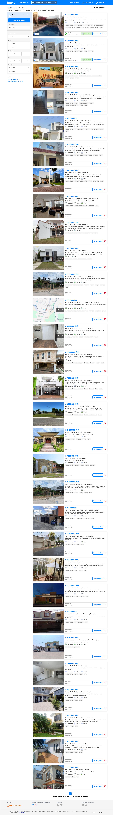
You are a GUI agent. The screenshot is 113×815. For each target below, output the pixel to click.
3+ (23, 54)
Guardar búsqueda (19, 20)
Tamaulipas (14, 8)
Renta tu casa (88, 3)
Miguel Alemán (23, 8)
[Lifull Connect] (14, 806)
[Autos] (36, 806)
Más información (22, 812)
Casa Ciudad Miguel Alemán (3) (15, 81)
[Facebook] (58, 806)
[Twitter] (61, 806)
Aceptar (94, 812)
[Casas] (33, 806)
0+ (10, 54)
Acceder (101, 3)
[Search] (55, 2)
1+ (14, 54)
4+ (28, 54)
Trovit (8, 8)
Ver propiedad (97, 34)
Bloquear (100, 812)
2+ (19, 54)
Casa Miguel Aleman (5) (13, 79)
